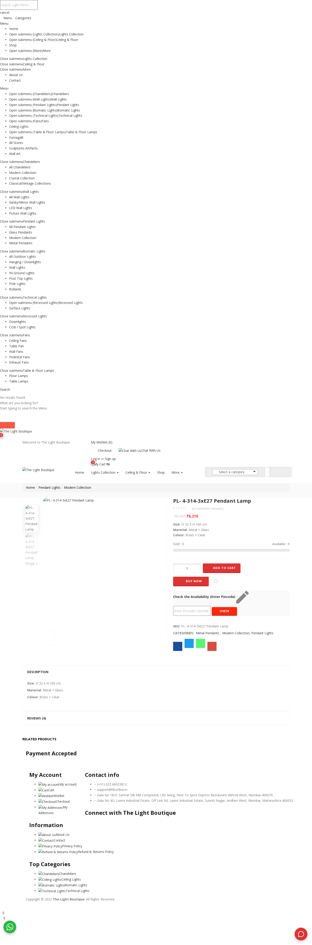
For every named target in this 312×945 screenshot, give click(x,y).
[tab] (156, 672)
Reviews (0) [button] (36, 718)
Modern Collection (22, 172)
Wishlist (58, 796)
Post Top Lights (21, 278)
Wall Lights (59, 99)
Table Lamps (18, 381)
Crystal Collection (22, 178)
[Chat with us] (301, 934)
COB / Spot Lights (22, 327)
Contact (15, 80)
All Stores (16, 143)
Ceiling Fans (18, 340)
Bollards (15, 289)
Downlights (17, 321)
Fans (45, 121)
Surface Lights (19, 308)
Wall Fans (16, 351)
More (47, 50)
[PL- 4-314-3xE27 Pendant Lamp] (177, 646)
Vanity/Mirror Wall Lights (27, 202)
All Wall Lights (19, 197)
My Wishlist (101, 442)
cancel (4, 12)
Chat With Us (151, 450)
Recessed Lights (71, 302)
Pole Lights (17, 283)
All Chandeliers (20, 167)
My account (68, 784)
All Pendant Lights (22, 227)
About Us (16, 75)
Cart (51, 790)
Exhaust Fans (19, 362)
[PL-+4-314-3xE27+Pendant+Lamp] (189, 643)
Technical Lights (70, 115)
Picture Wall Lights (22, 213)
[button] (100, 464)
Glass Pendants (20, 232)
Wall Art (15, 153)
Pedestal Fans (19, 357)
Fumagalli (16, 137)
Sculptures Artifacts (23, 148)
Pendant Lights (68, 105)
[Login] (1, 907)
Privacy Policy (72, 846)
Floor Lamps (18, 376)
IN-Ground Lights (21, 273)
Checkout (105, 450)
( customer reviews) (207, 509)
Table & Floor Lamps (81, 132)
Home (13, 29)
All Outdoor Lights (22, 256)
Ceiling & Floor (67, 39)
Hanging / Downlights (25, 262)
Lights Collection (71, 34)
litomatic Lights (68, 110)
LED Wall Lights (20, 208)
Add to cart (224, 568)
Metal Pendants (20, 243)
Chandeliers (60, 94)
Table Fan (16, 346)
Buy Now (194, 581)
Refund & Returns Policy (96, 851)
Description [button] (37, 672)
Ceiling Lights (19, 126)
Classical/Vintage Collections (30, 183)
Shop (13, 45)
